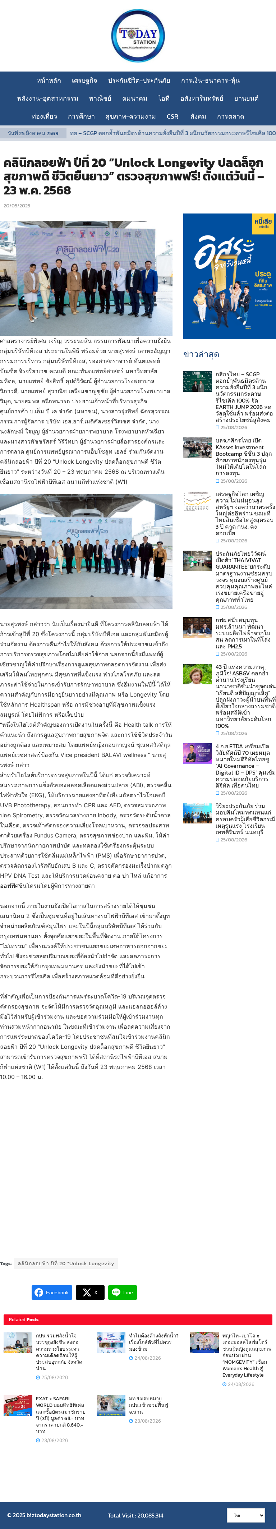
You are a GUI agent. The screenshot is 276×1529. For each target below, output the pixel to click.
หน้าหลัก (49, 80)
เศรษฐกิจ (84, 80)
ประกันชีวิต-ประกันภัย (139, 80)
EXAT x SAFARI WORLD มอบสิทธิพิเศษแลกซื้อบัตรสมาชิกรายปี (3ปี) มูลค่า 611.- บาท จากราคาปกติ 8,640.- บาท (61, 1415)
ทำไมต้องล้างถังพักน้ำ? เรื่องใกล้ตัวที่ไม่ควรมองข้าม (154, 1342)
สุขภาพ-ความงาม (131, 116)
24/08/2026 (147, 1358)
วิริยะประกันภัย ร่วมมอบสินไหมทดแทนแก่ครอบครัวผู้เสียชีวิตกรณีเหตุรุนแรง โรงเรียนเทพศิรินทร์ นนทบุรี (245, 819)
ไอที (164, 98)
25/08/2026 (233, 427)
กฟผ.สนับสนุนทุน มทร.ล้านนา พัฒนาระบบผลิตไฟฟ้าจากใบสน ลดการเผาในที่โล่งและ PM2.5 (243, 633)
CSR (173, 116)
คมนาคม (134, 98)
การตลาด (230, 116)
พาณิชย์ (100, 98)
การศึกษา (81, 116)
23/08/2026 (54, 1440)
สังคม (198, 116)
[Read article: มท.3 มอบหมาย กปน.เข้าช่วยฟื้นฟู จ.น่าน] (111, 1405)
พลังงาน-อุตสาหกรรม (47, 98)
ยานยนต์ (246, 98)
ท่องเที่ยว (44, 116)
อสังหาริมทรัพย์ (202, 98)
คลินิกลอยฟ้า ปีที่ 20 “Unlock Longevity (66, 1263)
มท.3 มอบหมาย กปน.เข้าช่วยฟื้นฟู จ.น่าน (148, 1405)
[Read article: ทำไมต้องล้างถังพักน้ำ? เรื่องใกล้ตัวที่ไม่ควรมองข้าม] (111, 1342)
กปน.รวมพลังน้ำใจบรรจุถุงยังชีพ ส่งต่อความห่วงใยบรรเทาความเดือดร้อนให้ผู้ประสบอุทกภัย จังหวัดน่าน (59, 1352)
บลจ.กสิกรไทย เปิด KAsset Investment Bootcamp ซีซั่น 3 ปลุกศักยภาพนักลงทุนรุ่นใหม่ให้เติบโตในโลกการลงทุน (244, 456)
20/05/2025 (17, 206)
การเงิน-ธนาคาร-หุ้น (210, 80)
